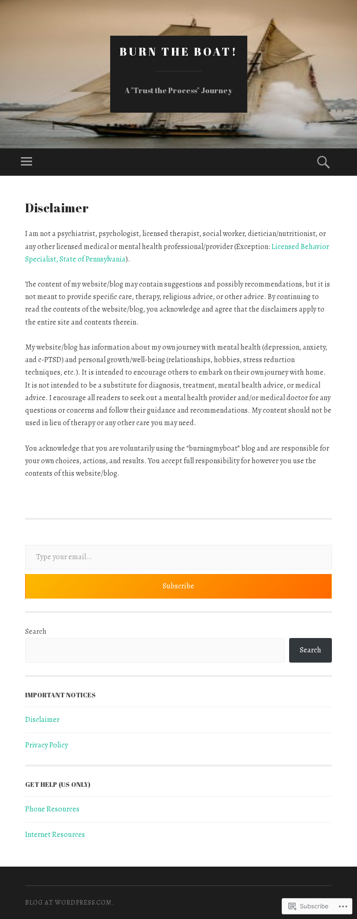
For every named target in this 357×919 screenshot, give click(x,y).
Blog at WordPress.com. (69, 902)
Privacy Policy (46, 745)
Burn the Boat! (178, 51)
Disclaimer (42, 720)
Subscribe (178, 586)
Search (35, 631)
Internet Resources (55, 835)
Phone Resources (52, 809)
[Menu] (26, 162)
